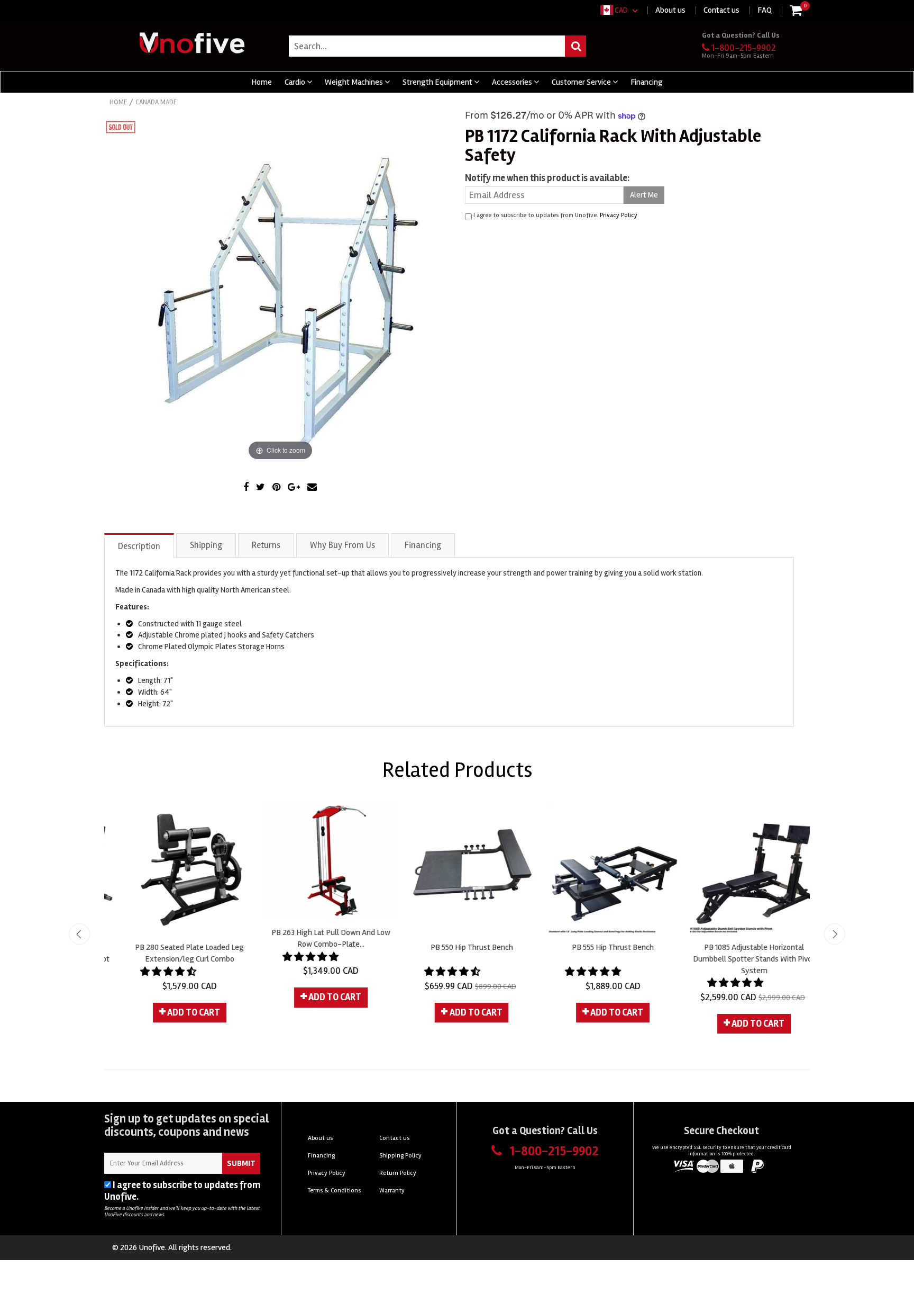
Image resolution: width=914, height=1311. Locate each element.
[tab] (139, 545)
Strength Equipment (438, 82)
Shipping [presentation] (206, 545)
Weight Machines (355, 82)
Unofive (152, 1247)
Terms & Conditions (334, 1191)
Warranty (392, 1191)
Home (261, 82)
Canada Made (156, 102)
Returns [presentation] (266, 545)
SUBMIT (241, 1163)
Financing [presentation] (423, 545)
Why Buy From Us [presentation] (342, 545)
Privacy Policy (618, 215)
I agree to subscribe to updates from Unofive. (182, 1190)
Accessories (513, 82)
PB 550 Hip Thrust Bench (457, 947)
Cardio (296, 82)
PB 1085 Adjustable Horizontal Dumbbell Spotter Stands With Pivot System (739, 959)
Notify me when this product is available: (547, 178)
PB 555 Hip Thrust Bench (598, 947)
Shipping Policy (400, 1156)
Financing (646, 82)
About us (670, 10)
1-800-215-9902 (743, 47)
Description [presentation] (139, 546)
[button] (154, 971)
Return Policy (397, 1173)
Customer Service (582, 82)
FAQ (764, 10)
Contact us (721, 10)
